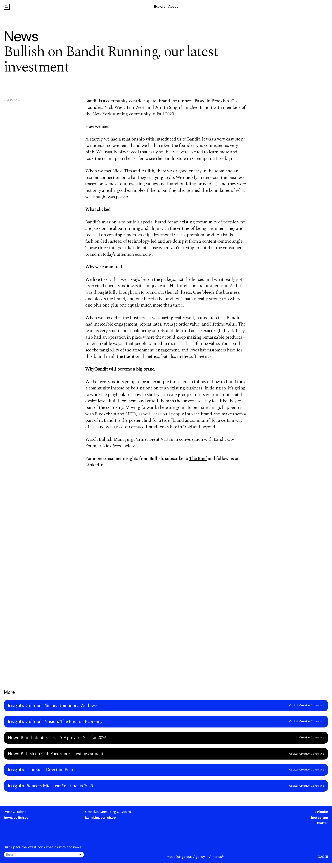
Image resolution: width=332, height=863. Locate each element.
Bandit (91, 101)
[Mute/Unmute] (9, 489)
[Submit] (80, 854)
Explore (160, 6)
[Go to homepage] (7, 7)
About (173, 6)
